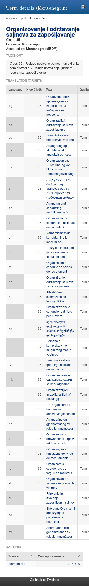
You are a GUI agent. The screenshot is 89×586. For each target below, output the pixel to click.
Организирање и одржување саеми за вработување (59, 379)
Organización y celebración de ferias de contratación (60, 222)
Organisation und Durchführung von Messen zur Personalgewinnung (60, 167)
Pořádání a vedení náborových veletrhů (60, 137)
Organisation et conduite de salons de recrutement (59, 266)
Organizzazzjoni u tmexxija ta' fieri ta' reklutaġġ (58, 394)
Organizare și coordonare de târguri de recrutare (59, 468)
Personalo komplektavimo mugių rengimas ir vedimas (58, 347)
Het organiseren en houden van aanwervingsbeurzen (60, 409)
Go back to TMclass (44, 579)
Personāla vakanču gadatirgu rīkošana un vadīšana (59, 364)
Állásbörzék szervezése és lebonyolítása (56, 296)
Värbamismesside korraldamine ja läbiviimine (58, 237)
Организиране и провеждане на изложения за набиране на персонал (57, 105)
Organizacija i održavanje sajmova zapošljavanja (60, 124)
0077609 (74, 563)
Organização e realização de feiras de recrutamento (59, 453)
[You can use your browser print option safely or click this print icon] (83, 6)
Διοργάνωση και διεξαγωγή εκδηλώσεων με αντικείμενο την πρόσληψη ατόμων (60, 188)
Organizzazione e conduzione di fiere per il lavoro (59, 311)
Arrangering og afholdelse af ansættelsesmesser (59, 149)
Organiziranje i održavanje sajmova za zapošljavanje (60, 281)
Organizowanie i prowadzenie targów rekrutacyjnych (60, 438)
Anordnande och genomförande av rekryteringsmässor (59, 531)
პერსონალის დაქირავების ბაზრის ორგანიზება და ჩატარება (60, 328)
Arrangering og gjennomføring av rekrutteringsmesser (59, 423)
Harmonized (17, 563)
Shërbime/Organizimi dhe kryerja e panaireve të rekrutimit (60, 515)
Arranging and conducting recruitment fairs (57, 207)
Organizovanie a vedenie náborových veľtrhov (60, 483)
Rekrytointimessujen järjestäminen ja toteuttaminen (60, 252)
